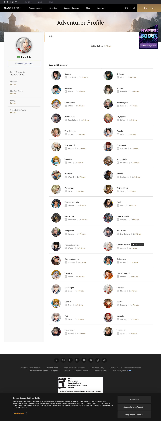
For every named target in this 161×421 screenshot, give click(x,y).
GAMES (27, 2)
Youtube (83, 360)
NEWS (40, 2)
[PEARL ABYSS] (11, 2)
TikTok (104, 360)
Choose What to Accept (133, 407)
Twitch (70, 360)
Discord (90, 360)
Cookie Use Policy (100, 370)
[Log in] (134, 8)
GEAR (51, 2)
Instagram (63, 360)
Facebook (77, 360)
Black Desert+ (97, 360)
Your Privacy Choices (120, 370)
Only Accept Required (134, 415)
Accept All (134, 399)
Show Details (18, 413)
